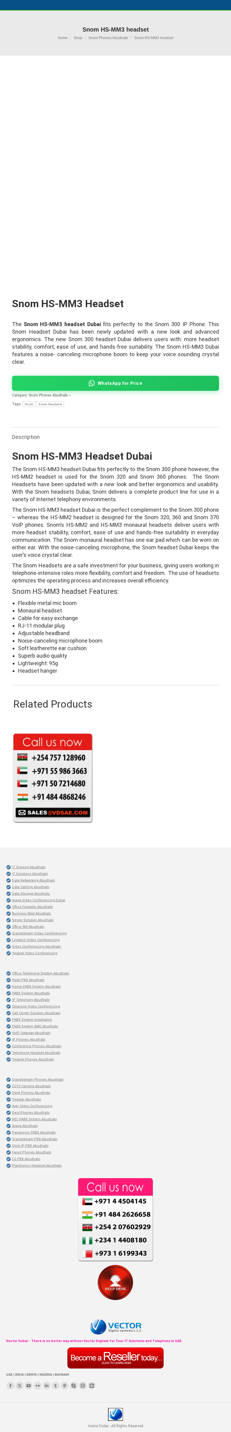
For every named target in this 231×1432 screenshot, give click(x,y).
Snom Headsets (50, 404)
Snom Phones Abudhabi (48, 395)
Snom (29, 404)
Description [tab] (26, 437)
